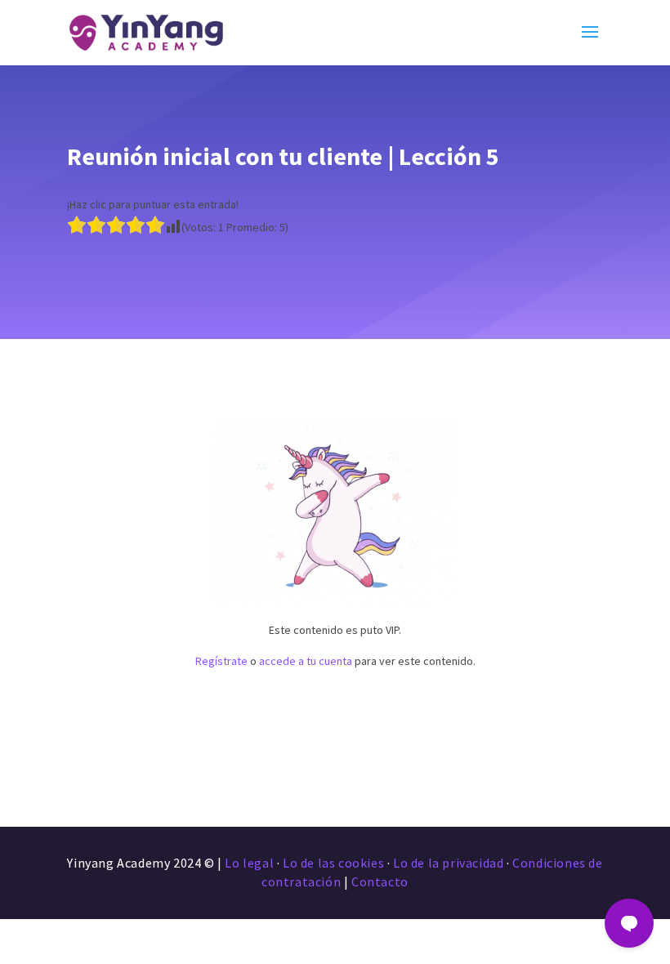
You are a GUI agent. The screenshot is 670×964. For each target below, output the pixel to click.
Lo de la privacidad (448, 863)
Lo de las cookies (333, 863)
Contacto (380, 881)
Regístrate (221, 661)
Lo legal (249, 863)
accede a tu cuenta (305, 661)
